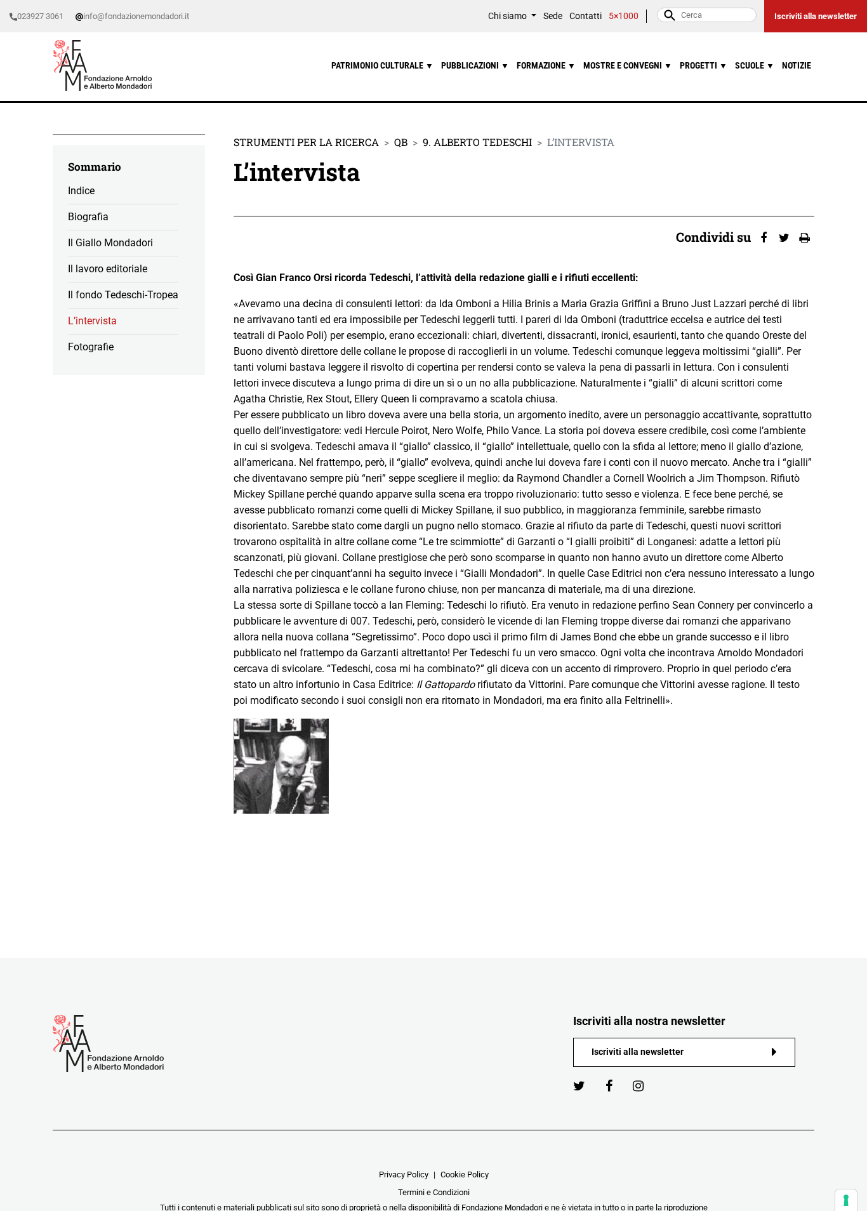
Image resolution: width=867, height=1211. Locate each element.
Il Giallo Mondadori (110, 243)
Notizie (796, 65)
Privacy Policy (403, 1174)
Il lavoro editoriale (107, 269)
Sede (552, 16)
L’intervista (92, 321)
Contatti (585, 16)
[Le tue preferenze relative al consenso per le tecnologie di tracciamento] (846, 1200)
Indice (81, 191)
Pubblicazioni (475, 65)
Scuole (754, 65)
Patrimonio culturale (382, 65)
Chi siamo (508, 16)
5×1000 (624, 16)
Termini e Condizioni (434, 1192)
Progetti (703, 65)
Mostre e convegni (627, 65)
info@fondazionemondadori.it (136, 16)
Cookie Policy (464, 1174)
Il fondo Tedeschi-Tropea (123, 295)
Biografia (88, 217)
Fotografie (91, 347)
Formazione (546, 65)
